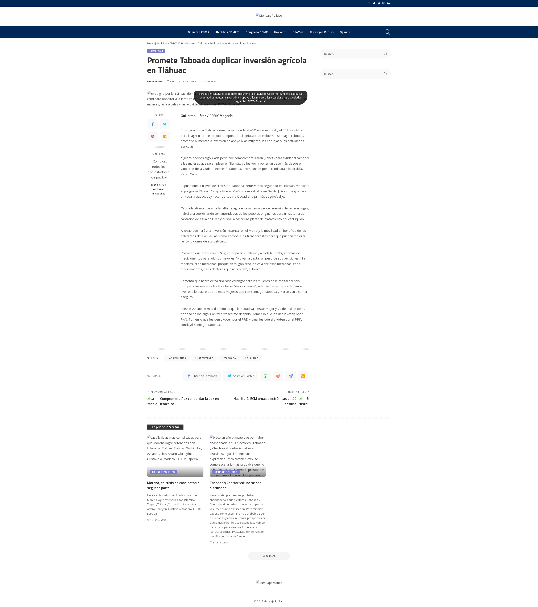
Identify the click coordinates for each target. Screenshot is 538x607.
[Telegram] (290, 376)
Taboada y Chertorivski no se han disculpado (235, 485)
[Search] (387, 32)
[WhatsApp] (265, 376)
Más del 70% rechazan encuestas (158, 189)
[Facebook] (369, 3)
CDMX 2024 (156, 50)
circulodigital (155, 81)
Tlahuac (252, 358)
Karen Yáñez (205, 358)
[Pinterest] (378, 3)
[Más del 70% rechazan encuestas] (159, 170)
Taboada (230, 358)
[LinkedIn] (388, 3)
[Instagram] (383, 3)
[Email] (165, 137)
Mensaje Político (163, 472)
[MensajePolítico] (269, 16)
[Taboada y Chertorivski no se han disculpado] (238, 456)
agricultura (177, 358)
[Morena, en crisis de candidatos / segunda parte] (175, 456)
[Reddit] (278, 376)
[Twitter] (374, 3)
